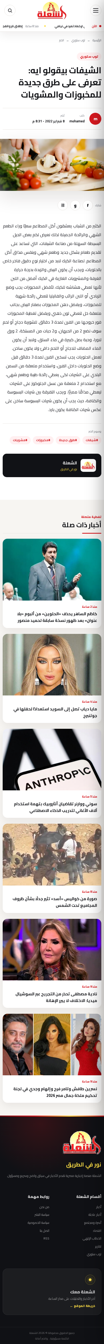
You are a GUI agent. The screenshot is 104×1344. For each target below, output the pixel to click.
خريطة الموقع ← (82, 1306)
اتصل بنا (44, 1231)
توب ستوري (78, 40)
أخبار (98, 1207)
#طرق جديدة (68, 440)
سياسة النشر (42, 1215)
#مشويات (20, 440)
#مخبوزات (43, 440)
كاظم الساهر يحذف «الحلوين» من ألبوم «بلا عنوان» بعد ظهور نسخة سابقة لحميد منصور (57, 617)
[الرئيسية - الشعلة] (52, 10)
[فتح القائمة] (95, 10)
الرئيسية (97, 40)
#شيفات (92, 440)
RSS (46, 1238)
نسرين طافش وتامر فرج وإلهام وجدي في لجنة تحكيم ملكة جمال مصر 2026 (55, 1092)
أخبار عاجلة (95, 1215)
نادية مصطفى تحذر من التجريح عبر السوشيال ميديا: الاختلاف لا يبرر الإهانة (56, 997)
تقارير (98, 1246)
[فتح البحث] (9, 10)
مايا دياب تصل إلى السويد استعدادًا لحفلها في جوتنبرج (55, 712)
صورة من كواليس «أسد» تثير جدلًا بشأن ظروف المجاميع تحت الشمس (55, 902)
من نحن (44, 1207)
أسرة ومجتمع (92, 1223)
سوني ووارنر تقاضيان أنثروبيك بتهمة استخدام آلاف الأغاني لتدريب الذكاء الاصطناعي (55, 807)
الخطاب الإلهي (92, 1238)
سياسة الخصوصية (38, 1223)
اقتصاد (97, 1231)
